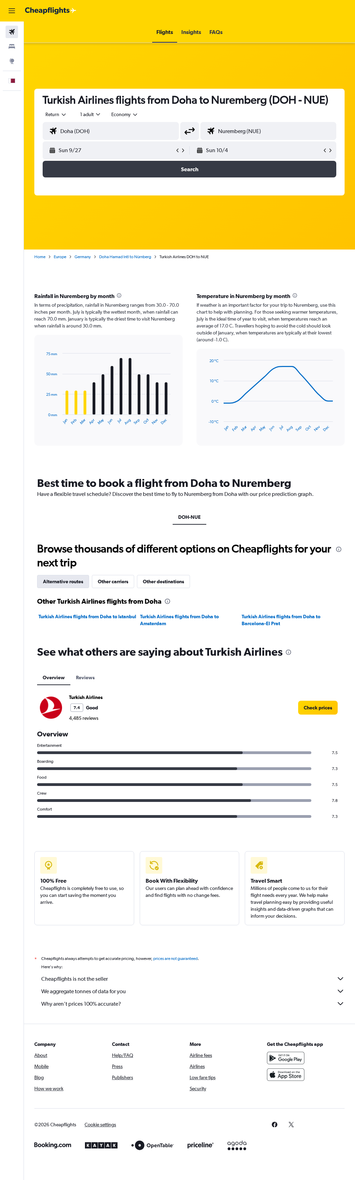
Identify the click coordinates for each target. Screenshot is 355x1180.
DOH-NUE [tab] (189, 517)
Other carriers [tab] (113, 581)
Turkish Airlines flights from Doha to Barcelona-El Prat (281, 620)
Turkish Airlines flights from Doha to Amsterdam (179, 620)
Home (39, 256)
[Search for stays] (12, 46)
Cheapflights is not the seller (74, 979)
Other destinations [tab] (163, 581)
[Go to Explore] (12, 61)
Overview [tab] (54, 677)
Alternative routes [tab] (63, 581)
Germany (83, 256)
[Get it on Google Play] (285, 1058)
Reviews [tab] (85, 677)
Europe (60, 256)
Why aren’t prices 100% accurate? (81, 1003)
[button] (11, 10)
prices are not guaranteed (175, 958)
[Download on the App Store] (285, 1074)
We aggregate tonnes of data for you (83, 991)
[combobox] (124, 114)
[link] (318, 708)
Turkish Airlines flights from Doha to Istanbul (87, 616)
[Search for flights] (12, 32)
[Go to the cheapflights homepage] (50, 10)
